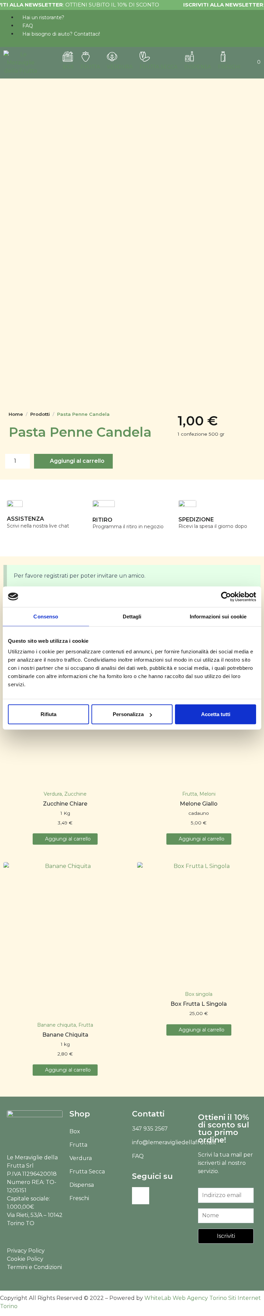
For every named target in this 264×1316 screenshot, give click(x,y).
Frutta (90, 67)
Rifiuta (48, 714)
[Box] (68, 56)
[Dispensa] (189, 56)
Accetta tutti (215, 714)
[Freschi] (223, 56)
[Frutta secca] (145, 56)
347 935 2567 (150, 1128)
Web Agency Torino (200, 1298)
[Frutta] (85, 56)
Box (68, 67)
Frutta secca (158, 67)
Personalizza (128, 714)
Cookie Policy (25, 1259)
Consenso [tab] (45, 616)
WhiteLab (157, 1298)
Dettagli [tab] (132, 616)
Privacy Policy (26, 1250)
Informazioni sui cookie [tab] (218, 616)
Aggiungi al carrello (77, 461)
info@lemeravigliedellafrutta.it (174, 1142)
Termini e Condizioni (34, 1267)
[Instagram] (140, 1195)
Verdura (120, 67)
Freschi (229, 67)
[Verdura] (112, 56)
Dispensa (197, 67)
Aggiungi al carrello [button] (68, 839)
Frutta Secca (87, 1171)
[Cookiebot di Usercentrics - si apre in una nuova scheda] (226, 596)
